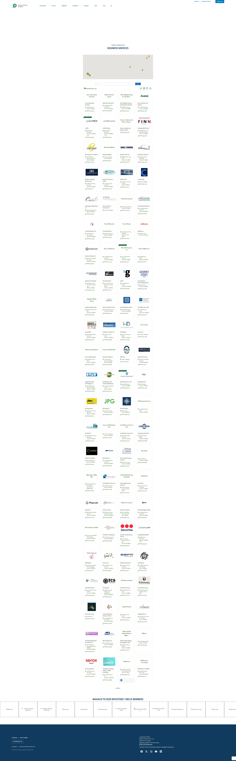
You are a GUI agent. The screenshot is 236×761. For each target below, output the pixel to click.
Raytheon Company (124, 510)
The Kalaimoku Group (143, 588)
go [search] (138, 83)
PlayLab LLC (88, 510)
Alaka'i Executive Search (108, 103)
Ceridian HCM (141, 179)
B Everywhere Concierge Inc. (91, 154)
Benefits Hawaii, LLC (124, 154)
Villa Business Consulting (143, 669)
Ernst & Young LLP (107, 281)
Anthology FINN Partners (143, 128)
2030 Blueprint (43, 5)
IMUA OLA (122, 357)
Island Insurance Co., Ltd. (126, 382)
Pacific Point (140, 483)
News (104, 5)
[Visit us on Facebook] (141, 751)
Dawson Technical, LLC (90, 256)
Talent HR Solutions (89, 588)
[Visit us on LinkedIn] (160, 751)
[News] (121, 681)
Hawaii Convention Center (109, 307)
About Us (54, 5)
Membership (64, 5)
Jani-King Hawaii (89, 408)
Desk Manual (14, 737)
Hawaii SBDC (88, 332)
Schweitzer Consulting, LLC (109, 535)
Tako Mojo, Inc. (141, 563)
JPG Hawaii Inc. (106, 408)
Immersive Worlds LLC (108, 357)
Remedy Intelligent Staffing (144, 510)
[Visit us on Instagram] (151, 751)
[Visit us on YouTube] (156, 751)
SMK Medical (88, 563)
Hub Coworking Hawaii (90, 357)
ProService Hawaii (107, 510)
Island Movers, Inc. (142, 382)
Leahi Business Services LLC (126, 433)
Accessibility (14, 746)
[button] (111, 6)
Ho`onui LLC (140, 332)
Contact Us (196, 1)
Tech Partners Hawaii (125, 588)
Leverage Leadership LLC (143, 433)
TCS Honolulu (106, 588)
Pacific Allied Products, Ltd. (109, 483)
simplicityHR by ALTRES (143, 535)
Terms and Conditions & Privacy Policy (27, 746)
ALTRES (87, 128)
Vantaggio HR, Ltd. (142, 614)
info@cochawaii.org (145, 744)
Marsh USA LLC (106, 458)
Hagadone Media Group (90, 307)
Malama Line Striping (90, 458)
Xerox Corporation (89, 669)
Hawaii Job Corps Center (143, 307)
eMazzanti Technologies (90, 281)
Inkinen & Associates (142, 357)
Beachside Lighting (107, 154)
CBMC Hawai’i (123, 179)
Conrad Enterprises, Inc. (90, 231)
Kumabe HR (88, 433)
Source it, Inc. (106, 563)
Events (95, 5)
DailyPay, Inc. (141, 231)
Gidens (121, 281)
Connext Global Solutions (144, 206)
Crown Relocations (107, 231)
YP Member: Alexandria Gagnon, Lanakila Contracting (108, 670)
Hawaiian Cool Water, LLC (108, 332)
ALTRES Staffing (106, 128)
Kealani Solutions (124, 408)
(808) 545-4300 (143, 742)
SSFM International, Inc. (125, 563)
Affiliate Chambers (24, 737)
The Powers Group (89, 614)
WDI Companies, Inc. (107, 641)
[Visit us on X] (146, 751)
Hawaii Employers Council (126, 307)
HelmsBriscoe (123, 332)
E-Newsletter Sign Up (206, 1)
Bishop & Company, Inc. (143, 154)
